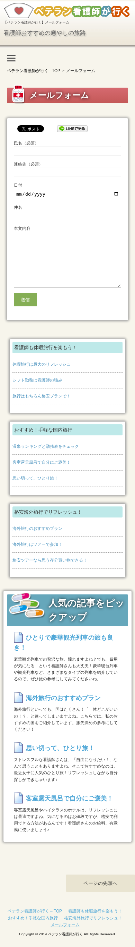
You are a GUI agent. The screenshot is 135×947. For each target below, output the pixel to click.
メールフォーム (65, 925)
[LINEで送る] (72, 127)
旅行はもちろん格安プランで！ (41, 396)
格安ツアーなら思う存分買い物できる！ (49, 560)
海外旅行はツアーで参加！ (37, 544)
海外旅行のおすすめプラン (37, 528)
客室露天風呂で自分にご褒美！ (41, 462)
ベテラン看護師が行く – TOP (35, 911)
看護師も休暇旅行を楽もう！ (95, 911)
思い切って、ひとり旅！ (35, 478)
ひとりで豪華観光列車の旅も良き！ (63, 642)
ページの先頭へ (100, 883)
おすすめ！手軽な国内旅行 (33, 918)
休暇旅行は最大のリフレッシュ (41, 364)
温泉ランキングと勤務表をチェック (45, 446)
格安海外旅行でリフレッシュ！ (93, 918)
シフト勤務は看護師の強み (37, 380)
